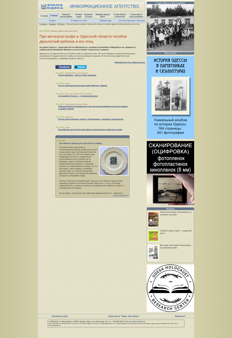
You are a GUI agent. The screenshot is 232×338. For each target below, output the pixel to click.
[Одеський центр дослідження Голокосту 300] (170, 311)
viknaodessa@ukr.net (136, 321)
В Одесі (52, 21)
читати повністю (120, 195)
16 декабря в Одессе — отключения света (78, 96)
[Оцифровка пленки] (170, 204)
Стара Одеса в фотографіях (136, 15)
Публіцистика (105, 21)
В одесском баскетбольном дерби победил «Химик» (82, 86)
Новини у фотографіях (66, 15)
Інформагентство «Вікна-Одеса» (130, 62)
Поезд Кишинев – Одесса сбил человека (77, 75)
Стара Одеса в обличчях (120, 15)
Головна (44, 16)
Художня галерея (88, 15)
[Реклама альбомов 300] (170, 138)
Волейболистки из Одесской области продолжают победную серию (90, 130)
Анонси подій (78, 15)
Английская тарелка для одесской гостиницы (80, 143)
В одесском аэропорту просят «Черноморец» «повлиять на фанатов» (91, 119)
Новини (54, 16)
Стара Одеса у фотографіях (170, 3)
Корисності (180, 316)
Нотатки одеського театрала (132, 21)
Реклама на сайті (60, 316)
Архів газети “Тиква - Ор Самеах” (124, 316)
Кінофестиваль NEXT (103, 15)
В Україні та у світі (79, 21)
